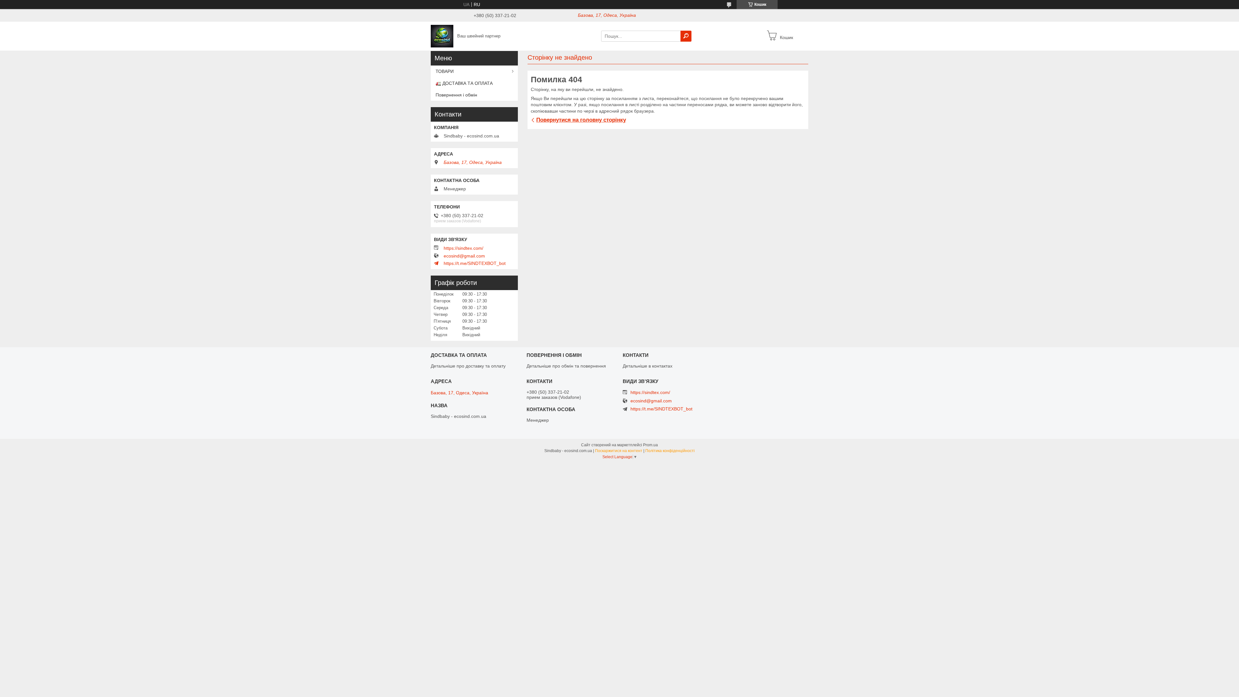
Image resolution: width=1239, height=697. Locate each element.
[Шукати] (685, 36)
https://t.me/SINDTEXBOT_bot (475, 263)
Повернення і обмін (456, 94)
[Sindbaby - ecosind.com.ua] (442, 35)
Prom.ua (650, 445)
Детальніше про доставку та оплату (468, 366)
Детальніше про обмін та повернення (566, 366)
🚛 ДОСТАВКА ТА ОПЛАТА (464, 83)
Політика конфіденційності (670, 451)
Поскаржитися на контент (618, 451)
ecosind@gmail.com (464, 255)
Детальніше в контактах (647, 366)
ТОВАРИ (445, 71)
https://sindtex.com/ (463, 248)
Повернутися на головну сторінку (581, 120)
